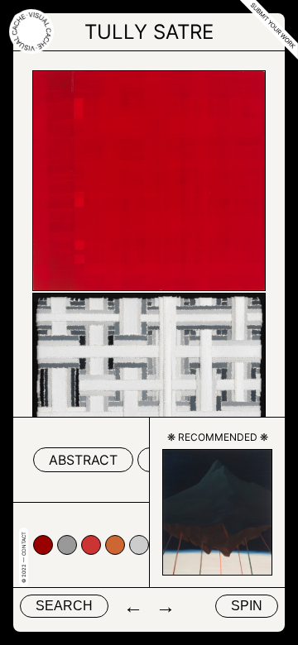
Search (64, 606)
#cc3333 (91, 545)
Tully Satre (149, 32)
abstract (83, 460)
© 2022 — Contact (23, 557)
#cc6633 (115, 545)
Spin (246, 606)
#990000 (43, 545)
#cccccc (139, 545)
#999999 (67, 545)
